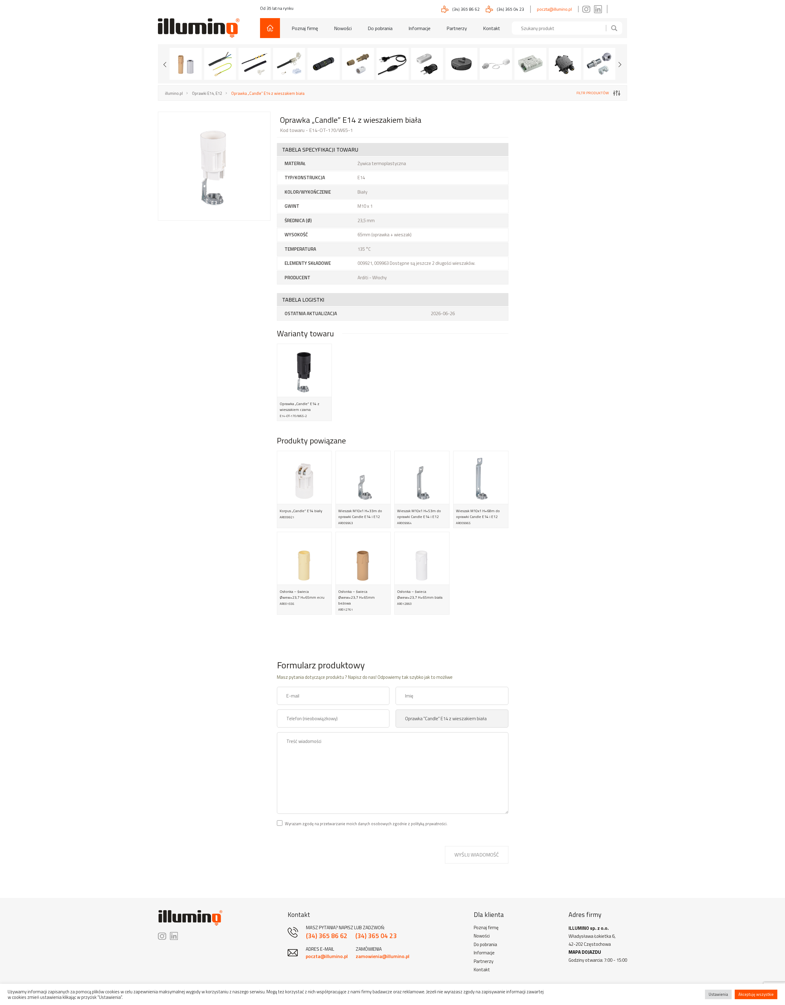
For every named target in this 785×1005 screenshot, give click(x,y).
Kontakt (491, 28)
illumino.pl (174, 93)
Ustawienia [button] (718, 994)
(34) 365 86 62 (466, 9)
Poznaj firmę (305, 28)
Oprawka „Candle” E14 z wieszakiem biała (267, 93)
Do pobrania (380, 28)
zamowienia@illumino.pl (382, 956)
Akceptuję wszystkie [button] (756, 994)
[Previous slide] (165, 63)
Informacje (419, 28)
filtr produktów (592, 93)
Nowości (343, 28)
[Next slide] (620, 63)
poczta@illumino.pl (554, 9)
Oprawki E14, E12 (207, 93)
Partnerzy (456, 28)
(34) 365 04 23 (510, 9)
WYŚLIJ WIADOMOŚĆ (476, 854)
